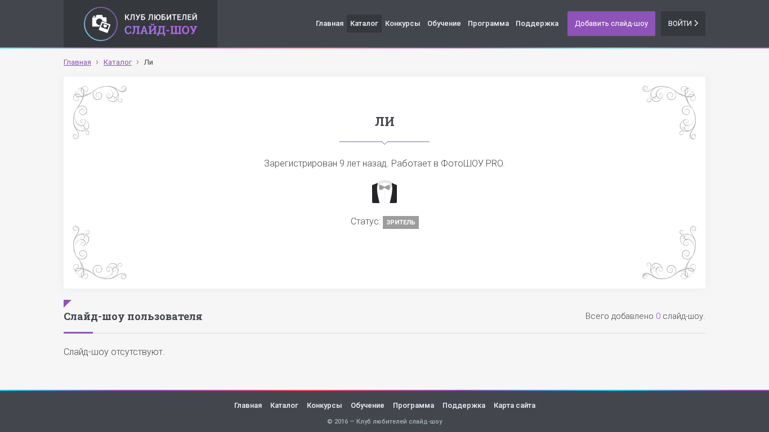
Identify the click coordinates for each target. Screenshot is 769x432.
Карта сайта (514, 405)
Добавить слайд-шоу (611, 23)
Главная (329, 23)
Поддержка (537, 23)
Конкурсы (403, 23)
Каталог (364, 23)
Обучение (444, 23)
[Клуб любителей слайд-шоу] (140, 23)
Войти (680, 23)
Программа (488, 23)
